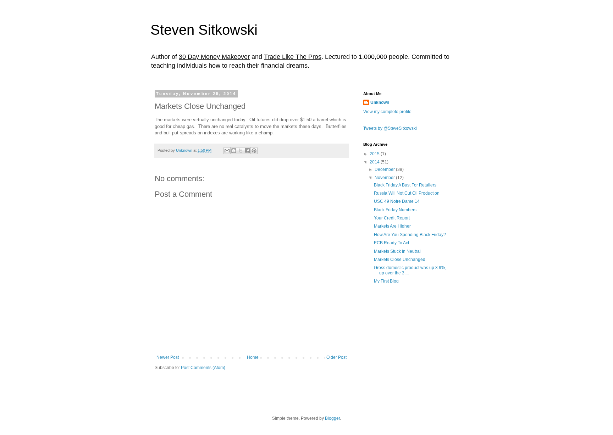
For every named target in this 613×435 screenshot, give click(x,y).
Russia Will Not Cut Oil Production (407, 193)
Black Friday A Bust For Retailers (405, 185)
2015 (375, 153)
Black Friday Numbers (395, 209)
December (385, 169)
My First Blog (386, 281)
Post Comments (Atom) (203, 367)
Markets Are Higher (392, 226)
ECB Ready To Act (391, 242)
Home (253, 357)
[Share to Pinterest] (254, 150)
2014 (375, 162)
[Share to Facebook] (247, 150)
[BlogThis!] (233, 150)
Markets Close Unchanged (399, 259)
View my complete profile (387, 111)
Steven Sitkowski (204, 30)
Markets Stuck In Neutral (397, 251)
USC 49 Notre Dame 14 (397, 201)
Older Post (336, 357)
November (385, 177)
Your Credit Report (392, 218)
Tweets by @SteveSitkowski (390, 128)
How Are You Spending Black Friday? (410, 234)
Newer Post (167, 357)
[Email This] (227, 150)
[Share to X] (240, 150)
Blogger (332, 418)
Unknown (379, 102)
